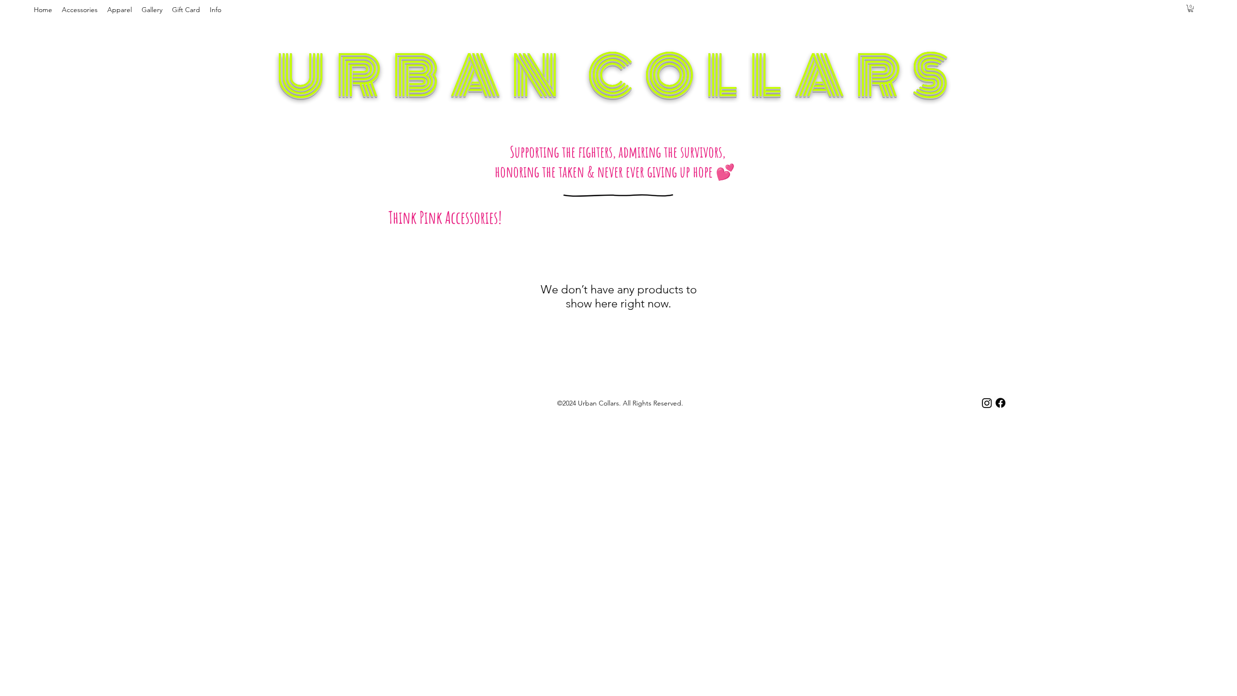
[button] (79, 9)
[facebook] (1000, 402)
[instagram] (986, 402)
